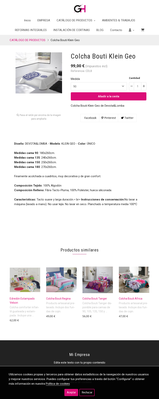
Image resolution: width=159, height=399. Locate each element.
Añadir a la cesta (108, 96)
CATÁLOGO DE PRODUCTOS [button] (75, 20)
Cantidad (134, 78)
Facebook (90, 118)
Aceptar (71, 392)
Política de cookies (58, 383)
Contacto (116, 30)
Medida (75, 78)
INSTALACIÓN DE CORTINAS (71, 30)
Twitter (129, 118)
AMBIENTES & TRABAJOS (118, 20)
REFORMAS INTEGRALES (31, 30)
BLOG (100, 30)
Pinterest (110, 118)
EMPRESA (43, 20)
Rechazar (87, 392)
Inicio (27, 20)
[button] (131, 30)
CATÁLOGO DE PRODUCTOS (27, 40)
